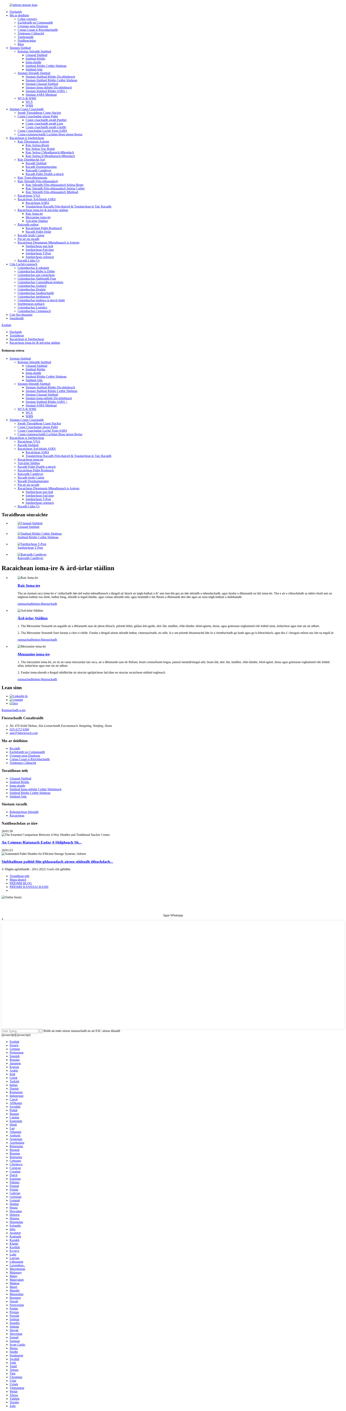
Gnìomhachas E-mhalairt (33, 267)
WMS (29, 105)
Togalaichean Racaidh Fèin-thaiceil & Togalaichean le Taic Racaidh (68, 206)
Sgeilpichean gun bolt (39, 246)
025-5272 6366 (19, 729)
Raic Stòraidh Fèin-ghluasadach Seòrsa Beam (54, 185)
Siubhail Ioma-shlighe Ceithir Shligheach (35, 789)
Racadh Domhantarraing (41, 166)
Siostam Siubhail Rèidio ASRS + (46, 91)
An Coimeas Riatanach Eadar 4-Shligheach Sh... (42, 842)
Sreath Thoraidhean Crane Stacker (39, 112)
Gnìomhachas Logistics (32, 307)
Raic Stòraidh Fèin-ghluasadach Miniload (52, 192)
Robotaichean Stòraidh (24, 812)
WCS (29, 102)
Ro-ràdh (15, 748)
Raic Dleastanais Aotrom (33, 141)
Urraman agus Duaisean (33, 26)
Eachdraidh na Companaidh (35, 22)
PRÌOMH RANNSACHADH (29, 887)
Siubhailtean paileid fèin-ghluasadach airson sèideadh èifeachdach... (57, 861)
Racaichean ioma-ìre (30, 459)
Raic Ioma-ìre (34, 213)
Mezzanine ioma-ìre (38, 217)
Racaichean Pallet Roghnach (44, 228)
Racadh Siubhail (36, 163)
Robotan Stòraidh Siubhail (34, 51)
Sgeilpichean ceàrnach (40, 257)
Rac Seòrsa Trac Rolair (40, 148)
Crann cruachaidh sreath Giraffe (46, 127)
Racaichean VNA (29, 195)
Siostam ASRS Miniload (41, 94)
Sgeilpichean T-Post (38, 253)
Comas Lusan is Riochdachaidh (38, 29)
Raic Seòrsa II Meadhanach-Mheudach (50, 156)
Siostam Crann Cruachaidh (27, 109)
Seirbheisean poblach (31, 304)
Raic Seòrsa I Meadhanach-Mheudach (50, 152)
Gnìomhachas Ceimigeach (34, 311)
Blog (21, 44)
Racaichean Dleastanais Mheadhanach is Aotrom (48, 242)
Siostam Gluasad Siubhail (42, 84)
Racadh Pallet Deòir (38, 231)
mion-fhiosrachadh (45, 603)
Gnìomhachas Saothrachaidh (36, 293)
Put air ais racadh (28, 239)
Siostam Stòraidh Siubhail (34, 73)
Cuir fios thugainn (21, 314)
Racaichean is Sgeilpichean (27, 138)
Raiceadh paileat (28, 224)
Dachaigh (16, 11)
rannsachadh (25, 603)
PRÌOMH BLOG (21, 883)
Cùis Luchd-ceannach (23, 264)
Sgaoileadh (17, 318)
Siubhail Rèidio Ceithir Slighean (46, 66)
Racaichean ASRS (37, 203)
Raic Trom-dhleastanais (32, 177)
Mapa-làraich (18, 879)
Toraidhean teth (19, 876)
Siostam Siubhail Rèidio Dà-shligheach (50, 76)
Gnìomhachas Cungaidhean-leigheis (40, 282)
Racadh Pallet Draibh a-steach (45, 174)
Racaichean (17, 815)
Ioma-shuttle (33, 62)
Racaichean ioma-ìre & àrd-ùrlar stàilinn (43, 210)
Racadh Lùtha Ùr (29, 260)
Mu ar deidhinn (19, 15)
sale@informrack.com (24, 733)
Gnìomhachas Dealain (32, 289)
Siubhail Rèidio (35, 58)
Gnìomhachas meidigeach (34, 296)
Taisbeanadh (25, 37)
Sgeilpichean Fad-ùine (40, 249)
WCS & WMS (27, 98)
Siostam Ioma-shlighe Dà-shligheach (49, 87)
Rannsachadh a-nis (13, 710)
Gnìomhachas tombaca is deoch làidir (41, 300)
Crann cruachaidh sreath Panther (46, 120)
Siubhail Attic (34, 69)
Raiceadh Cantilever (38, 170)
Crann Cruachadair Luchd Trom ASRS (42, 130)
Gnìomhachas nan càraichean (36, 275)
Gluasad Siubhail (36, 55)
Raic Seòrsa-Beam (37, 145)
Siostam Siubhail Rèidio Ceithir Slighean (51, 80)
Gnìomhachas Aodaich (32, 285)
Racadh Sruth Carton (31, 235)
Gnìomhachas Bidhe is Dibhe (36, 271)
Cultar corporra (27, 19)
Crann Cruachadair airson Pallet (38, 116)
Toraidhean (17, 335)
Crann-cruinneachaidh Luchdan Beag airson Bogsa (50, 134)
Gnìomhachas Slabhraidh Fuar (37, 278)
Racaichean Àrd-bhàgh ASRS (37, 199)
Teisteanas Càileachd (31, 33)
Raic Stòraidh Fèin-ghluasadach (38, 181)
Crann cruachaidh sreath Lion (44, 123)
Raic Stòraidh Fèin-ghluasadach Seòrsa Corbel (55, 188)
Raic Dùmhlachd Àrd (31, 159)
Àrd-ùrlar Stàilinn (37, 221)
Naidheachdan (27, 40)
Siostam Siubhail (20, 47)
